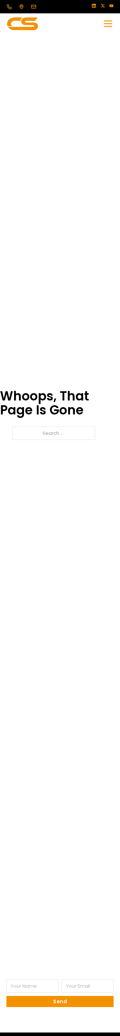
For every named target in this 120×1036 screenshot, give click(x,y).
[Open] (108, 23)
